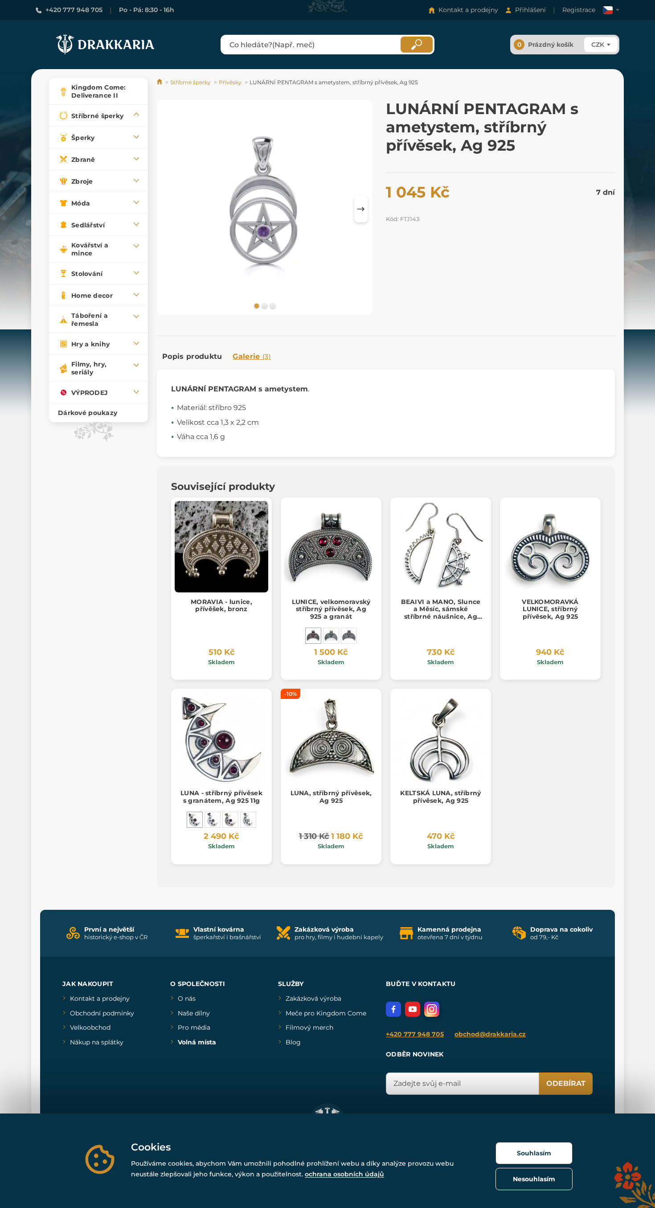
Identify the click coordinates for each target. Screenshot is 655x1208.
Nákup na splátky (96, 1042)
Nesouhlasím (534, 1179)
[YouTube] (412, 1009)
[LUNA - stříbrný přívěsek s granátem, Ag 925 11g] (195, 820)
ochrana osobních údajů (344, 1174)
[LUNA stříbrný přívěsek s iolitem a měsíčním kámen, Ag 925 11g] (248, 820)
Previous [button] (168, 209)
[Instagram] (431, 1009)
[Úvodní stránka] (160, 82)
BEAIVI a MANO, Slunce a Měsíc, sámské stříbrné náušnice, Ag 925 (441, 613)
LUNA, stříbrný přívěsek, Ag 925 (331, 797)
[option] (264, 209)
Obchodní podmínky (102, 1013)
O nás (187, 998)
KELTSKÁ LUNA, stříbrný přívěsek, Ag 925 (440, 797)
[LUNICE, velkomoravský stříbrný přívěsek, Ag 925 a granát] (313, 636)
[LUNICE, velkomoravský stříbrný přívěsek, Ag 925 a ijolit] (331, 636)
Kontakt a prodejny (468, 10)
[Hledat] (417, 45)
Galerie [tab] (252, 356)
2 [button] (264, 305)
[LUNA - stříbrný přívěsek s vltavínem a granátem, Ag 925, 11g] (213, 820)
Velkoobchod (90, 1027)
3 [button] (272, 305)
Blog (293, 1042)
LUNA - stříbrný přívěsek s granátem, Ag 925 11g (221, 797)
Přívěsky (230, 82)
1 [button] (256, 305)
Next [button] (361, 209)
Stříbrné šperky (190, 82)
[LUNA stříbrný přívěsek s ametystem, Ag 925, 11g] (230, 820)
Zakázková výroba (313, 998)
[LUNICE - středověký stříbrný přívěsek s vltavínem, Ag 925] (349, 636)
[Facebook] (393, 1009)
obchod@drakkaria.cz (490, 1034)
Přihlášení (530, 10)
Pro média (194, 1027)
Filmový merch (309, 1027)
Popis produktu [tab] (192, 356)
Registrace (578, 10)
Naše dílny (194, 1013)
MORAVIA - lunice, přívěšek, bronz (221, 605)
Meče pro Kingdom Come (326, 1013)
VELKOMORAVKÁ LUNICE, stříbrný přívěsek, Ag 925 (550, 609)
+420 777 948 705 (73, 10)
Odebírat (565, 1083)
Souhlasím (534, 1153)
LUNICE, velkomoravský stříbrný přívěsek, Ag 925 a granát (331, 609)
